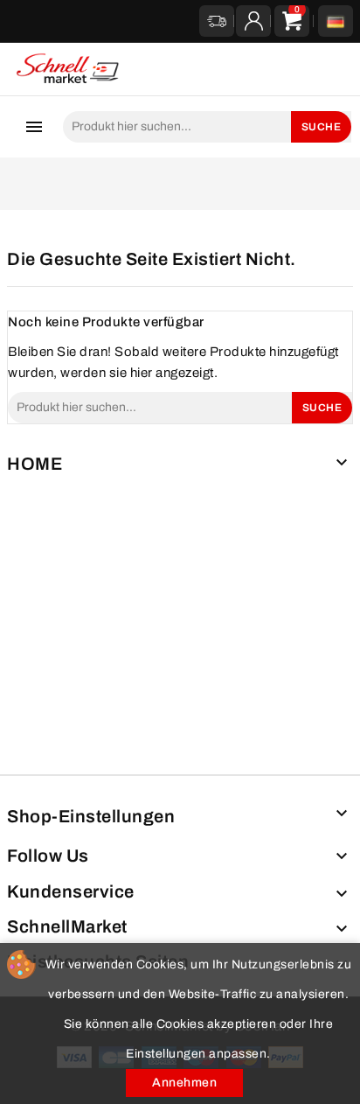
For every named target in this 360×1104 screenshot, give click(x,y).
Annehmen (184, 1082)
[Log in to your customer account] (253, 21)
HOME (34, 463)
